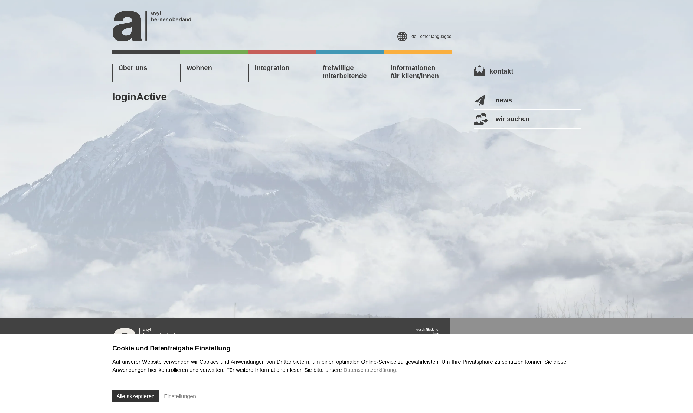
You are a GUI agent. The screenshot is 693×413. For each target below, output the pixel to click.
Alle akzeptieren (135, 396)
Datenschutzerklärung (370, 370)
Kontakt (501, 71)
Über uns (133, 67)
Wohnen (199, 67)
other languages (435, 36)
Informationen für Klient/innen (415, 72)
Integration (272, 67)
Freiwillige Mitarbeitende (345, 72)
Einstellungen (180, 396)
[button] (527, 100)
